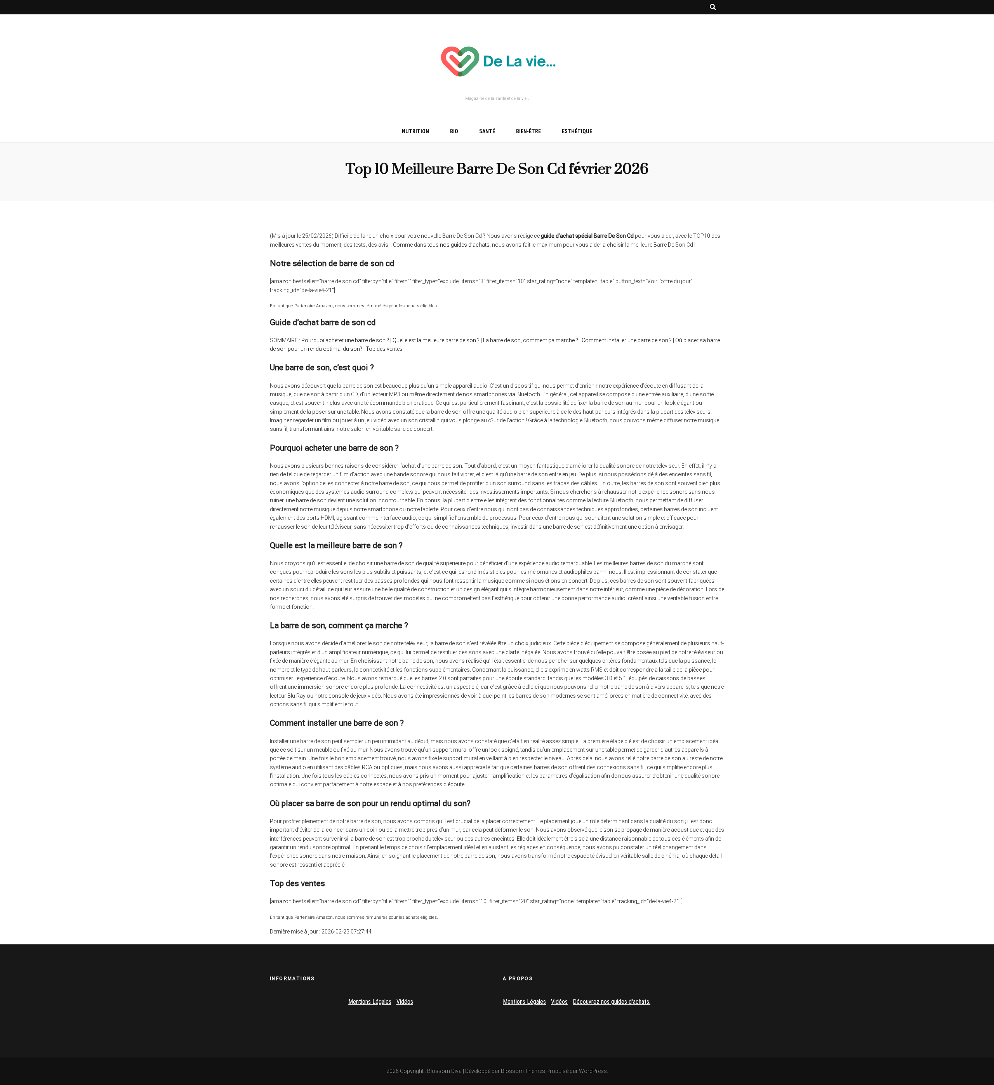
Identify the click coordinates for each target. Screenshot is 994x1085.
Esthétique (577, 131)
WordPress (593, 1071)
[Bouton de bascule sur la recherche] (713, 7)
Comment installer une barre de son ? (627, 340)
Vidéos (404, 1001)
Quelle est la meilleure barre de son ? (436, 340)
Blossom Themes (523, 1071)
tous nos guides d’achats (458, 245)
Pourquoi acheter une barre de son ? (345, 340)
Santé (487, 131)
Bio (454, 131)
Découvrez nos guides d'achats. (611, 1001)
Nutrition (415, 131)
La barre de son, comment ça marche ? (530, 340)
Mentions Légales (369, 1001)
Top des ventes (384, 349)
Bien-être (528, 131)
